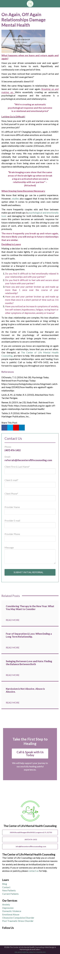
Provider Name (12, 507)
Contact (6, 887)
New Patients (9, 890)
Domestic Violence (11, 911)
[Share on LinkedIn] (22, 428)
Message (9, 547)
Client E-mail (11, 480)
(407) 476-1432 (13, 450)
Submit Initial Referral (29, 572)
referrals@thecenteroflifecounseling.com (28, 460)
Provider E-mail (12, 520)
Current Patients (10, 893)
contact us (33, 870)
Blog (4, 883)
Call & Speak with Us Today (30, 753)
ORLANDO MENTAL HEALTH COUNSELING (30, 952)
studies (15, 198)
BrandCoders (35, 949)
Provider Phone (12, 534)
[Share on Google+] (16, 428)
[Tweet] (10, 428)
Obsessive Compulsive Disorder (18, 917)
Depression (8, 907)
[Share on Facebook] (4, 428)
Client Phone (11, 493)
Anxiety (6, 904)
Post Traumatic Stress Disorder (17, 920)
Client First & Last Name (17, 466)
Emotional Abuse (10, 914)
